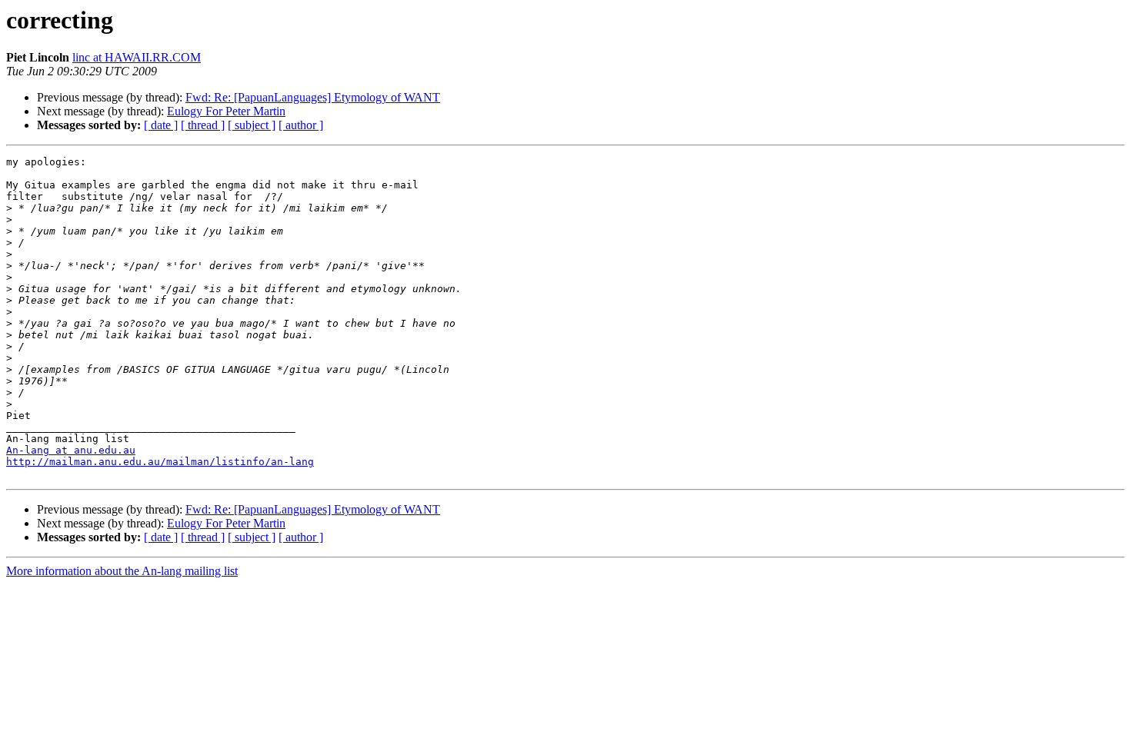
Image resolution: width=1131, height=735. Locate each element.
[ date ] (161, 124)
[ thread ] (203, 124)
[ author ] (301, 124)
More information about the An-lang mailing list (122, 570)
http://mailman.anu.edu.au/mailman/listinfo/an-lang (160, 461)
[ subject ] (251, 124)
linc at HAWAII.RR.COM (136, 57)
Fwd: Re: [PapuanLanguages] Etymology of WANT (312, 97)
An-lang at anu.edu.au (70, 450)
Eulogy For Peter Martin (226, 111)
